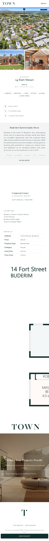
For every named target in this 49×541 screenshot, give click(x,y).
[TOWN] (9, 4)
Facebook (18, 525)
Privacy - (8, 530)
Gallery (13, 106)
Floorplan (15, 111)
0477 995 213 (17, 200)
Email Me (29, 200)
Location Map (16, 116)
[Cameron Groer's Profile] (24, 179)
